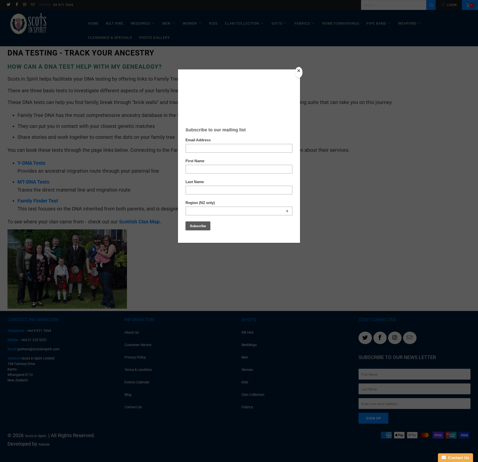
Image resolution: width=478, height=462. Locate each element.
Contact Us (457, 458)
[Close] (298, 72)
